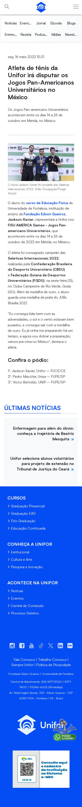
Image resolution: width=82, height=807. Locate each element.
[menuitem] (10, 23)
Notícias (17, 591)
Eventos (17, 598)
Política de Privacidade (53, 665)
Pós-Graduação (23, 521)
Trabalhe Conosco (52, 659)
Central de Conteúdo (27, 606)
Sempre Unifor (22, 665)
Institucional (20, 552)
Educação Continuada (28, 528)
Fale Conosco (24, 659)
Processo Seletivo (25, 613)
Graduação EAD (23, 513)
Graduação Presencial (28, 506)
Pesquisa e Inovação (27, 567)
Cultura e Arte (21, 559)
